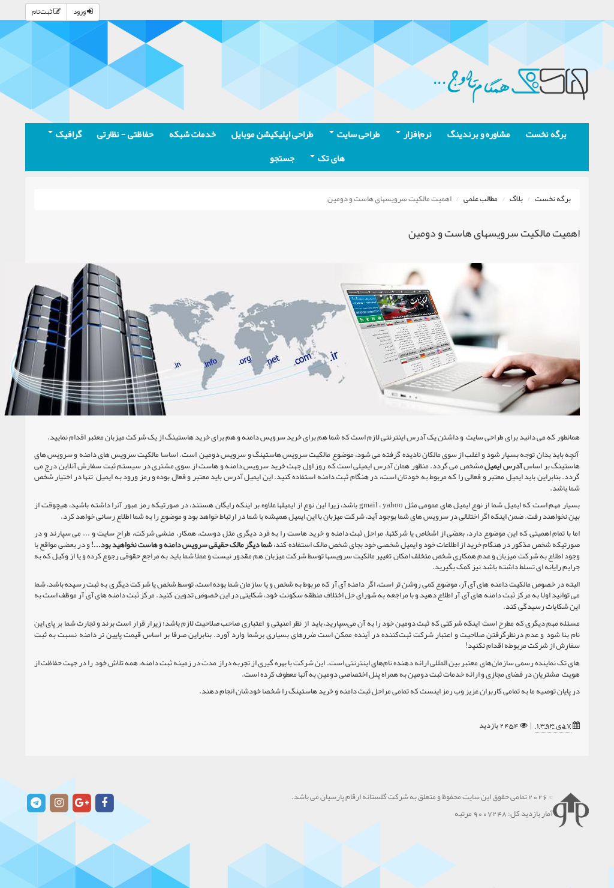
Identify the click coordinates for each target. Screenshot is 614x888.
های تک (330, 159)
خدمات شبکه (192, 135)
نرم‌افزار (417, 135)
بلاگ (516, 199)
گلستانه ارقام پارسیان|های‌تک (511, 84)
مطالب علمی (480, 199)
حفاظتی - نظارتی (125, 135)
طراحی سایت (357, 135)
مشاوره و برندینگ (478, 135)
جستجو (282, 159)
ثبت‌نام (42, 12)
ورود (80, 12)
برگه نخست (546, 135)
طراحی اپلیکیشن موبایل (272, 135)
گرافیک (68, 135)
